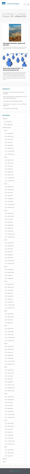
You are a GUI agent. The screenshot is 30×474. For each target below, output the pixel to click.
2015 (6, 183)
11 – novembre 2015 (10, 204)
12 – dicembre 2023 (10, 390)
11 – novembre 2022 (10, 361)
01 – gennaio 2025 (9, 423)
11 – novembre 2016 (10, 234)
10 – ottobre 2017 (9, 257)
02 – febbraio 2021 (10, 331)
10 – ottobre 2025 (9, 438)
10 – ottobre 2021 (9, 334)
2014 (6, 157)
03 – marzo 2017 (9, 248)
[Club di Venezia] (11, 3)
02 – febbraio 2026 (10, 452)
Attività (5, 118)
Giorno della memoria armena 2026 (10, 108)
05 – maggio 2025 (9, 435)
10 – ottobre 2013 (9, 148)
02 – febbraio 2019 (10, 287)
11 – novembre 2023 (10, 387)
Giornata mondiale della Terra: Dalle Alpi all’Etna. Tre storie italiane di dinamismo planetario (15, 97)
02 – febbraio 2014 (10, 163)
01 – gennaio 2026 (9, 449)
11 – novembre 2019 (10, 305)
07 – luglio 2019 (9, 299)
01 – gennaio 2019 (9, 284)
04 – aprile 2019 (9, 293)
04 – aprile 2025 (9, 432)
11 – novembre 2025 (10, 441)
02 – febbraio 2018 (10, 272)
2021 (6, 325)
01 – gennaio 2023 (9, 370)
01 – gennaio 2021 (9, 328)
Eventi (5, 458)
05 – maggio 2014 (9, 172)
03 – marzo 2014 (9, 166)
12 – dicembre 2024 (10, 417)
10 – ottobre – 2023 (10, 384)
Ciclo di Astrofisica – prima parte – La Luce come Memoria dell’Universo (15, 104)
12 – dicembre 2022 (10, 364)
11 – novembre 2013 (10, 151)
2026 (6, 447)
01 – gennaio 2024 (9, 396)
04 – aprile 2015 (9, 195)
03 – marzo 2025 (9, 429)
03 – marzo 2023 (9, 376)
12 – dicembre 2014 (10, 180)
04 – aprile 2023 (9, 379)
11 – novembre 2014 (10, 177)
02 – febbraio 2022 (10, 349)
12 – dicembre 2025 (10, 444)
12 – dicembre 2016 (10, 237)
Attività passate (10, 14)
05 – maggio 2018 (9, 278)
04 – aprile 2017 (9, 251)
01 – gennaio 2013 (9, 133)
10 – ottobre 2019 (9, 302)
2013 (6, 130)
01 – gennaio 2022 (9, 346)
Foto (5, 461)
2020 (6, 311)
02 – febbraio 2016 (10, 216)
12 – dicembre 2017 (10, 263)
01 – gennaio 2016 (9, 213)
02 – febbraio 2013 (10, 136)
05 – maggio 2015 (9, 198)
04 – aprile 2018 (9, 275)
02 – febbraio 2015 (10, 189)
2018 (6, 266)
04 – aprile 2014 (9, 169)
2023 (6, 367)
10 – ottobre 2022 (9, 358)
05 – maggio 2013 (9, 145)
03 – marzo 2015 (9, 192)
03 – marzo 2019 (9, 290)
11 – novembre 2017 (10, 260)
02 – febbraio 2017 (10, 245)
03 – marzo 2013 (9, 139)
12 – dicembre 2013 (10, 154)
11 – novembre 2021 (10, 337)
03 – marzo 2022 (9, 352)
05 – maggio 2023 (9, 381)
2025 (6, 420)
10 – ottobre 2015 (9, 201)
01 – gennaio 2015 (9, 186)
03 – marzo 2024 (9, 402)
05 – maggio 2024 (9, 408)
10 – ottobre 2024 (9, 411)
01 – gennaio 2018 (9, 269)
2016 (6, 210)
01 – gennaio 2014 (9, 160)
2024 (6, 393)
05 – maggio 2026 (8, 124)
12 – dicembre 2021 (10, 340)
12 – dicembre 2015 (10, 207)
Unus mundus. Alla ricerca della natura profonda (13, 101)
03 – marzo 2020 (9, 319)
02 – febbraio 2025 (10, 426)
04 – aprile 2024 (9, 405)
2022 (6, 343)
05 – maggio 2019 (9, 296)
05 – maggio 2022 (9, 355)
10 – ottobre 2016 (9, 231)
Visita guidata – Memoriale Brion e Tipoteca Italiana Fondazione (13, 93)
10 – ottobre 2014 (9, 174)
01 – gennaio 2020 (9, 313)
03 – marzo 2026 (9, 455)
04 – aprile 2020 (9, 322)
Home (3, 14)
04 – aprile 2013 (9, 142)
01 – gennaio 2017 (9, 242)
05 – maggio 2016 (9, 225)
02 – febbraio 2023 (10, 373)
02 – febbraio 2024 (10, 399)
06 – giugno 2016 (9, 228)
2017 (6, 240)
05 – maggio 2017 (9, 254)
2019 (6, 281)
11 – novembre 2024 (10, 414)
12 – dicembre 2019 (10, 308)
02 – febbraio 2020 (10, 316)
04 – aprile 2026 (8, 121)
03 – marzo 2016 (9, 219)
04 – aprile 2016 (9, 222)
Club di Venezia (16, 471)
